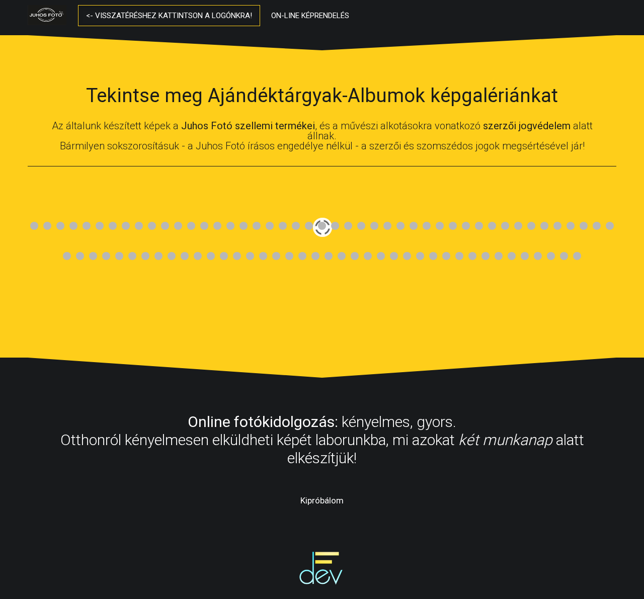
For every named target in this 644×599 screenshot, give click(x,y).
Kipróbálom (322, 500)
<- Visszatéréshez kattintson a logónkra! (169, 15)
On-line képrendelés (310, 15)
